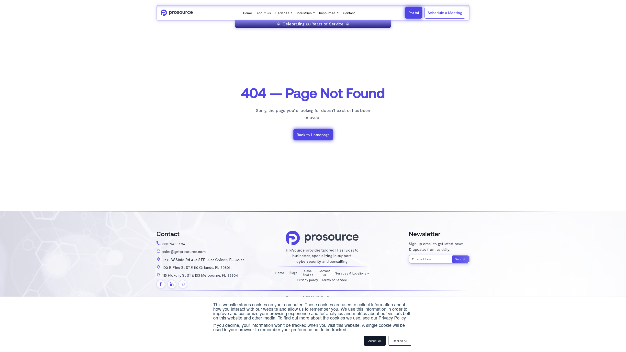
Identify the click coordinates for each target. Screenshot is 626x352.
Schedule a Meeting (445, 12)
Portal (413, 12)
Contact (349, 13)
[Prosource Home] (177, 13)
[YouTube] (183, 284)
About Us (264, 13)
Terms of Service (334, 280)
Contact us (324, 273)
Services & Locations (351, 273)
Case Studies (308, 273)
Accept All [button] (374, 341)
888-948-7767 (174, 243)
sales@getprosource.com (184, 251)
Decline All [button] (400, 341)
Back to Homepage (313, 134)
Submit (460, 259)
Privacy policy (307, 280)
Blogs (293, 273)
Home (247, 13)
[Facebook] (160, 284)
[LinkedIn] (172, 284)
